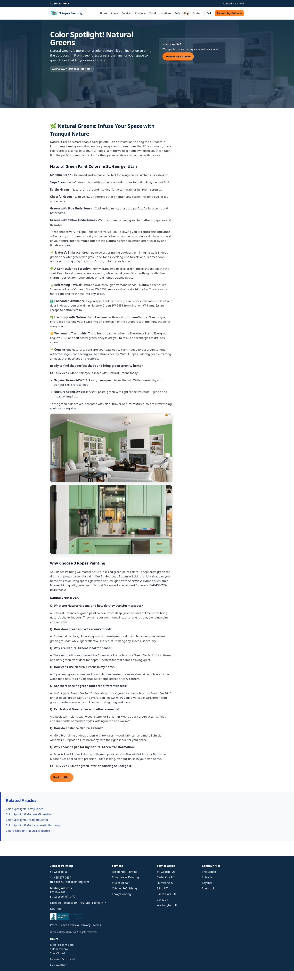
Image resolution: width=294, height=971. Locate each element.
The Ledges (209, 872)
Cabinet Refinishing (124, 888)
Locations (165, 13)
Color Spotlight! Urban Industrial (27, 820)
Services (127, 13)
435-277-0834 (61, 3)
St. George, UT (166, 872)
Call (209, 13)
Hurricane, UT (166, 883)
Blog (186, 13)
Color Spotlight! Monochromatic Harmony (33, 825)
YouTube (84, 903)
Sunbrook (208, 888)
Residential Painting (124, 872)
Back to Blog (61, 777)
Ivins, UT (162, 888)
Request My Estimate (229, 13)
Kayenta (207, 883)
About (114, 13)
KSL (52, 909)
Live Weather (58, 965)
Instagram (71, 903)
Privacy (86, 925)
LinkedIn (97, 903)
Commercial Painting (125, 877)
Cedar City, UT (166, 877)
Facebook (56, 903)
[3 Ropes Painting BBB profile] (67, 919)
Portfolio (140, 13)
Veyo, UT (162, 900)
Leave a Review (69, 925)
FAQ (177, 13)
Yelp (59, 909)
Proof (152, 13)
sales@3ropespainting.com (71, 882)
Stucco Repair (121, 883)
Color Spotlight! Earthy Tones (24, 809)
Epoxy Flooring (121, 894)
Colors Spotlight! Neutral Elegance (28, 831)
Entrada (207, 877)
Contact (197, 13)
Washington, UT (167, 905)
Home (103, 13)
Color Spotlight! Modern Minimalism (29, 814)
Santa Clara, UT (166, 894)
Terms (97, 925)
